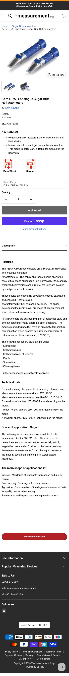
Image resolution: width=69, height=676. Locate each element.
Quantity (6, 192)
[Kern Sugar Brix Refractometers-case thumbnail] (25, 86)
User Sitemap (43, 659)
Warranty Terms (53, 651)
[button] (34, 245)
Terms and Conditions (31, 651)
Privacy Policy (11, 651)
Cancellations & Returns (48, 655)
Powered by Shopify (34, 667)
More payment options (34, 229)
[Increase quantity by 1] (31, 199)
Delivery (29, 655)
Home (5, 26)
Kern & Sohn (12, 107)
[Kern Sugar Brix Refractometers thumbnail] (9, 86)
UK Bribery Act (26, 659)
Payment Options (13, 655)
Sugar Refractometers (24, 26)
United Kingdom (33, 625)
